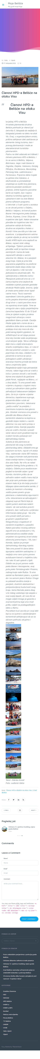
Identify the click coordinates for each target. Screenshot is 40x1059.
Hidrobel (6, 998)
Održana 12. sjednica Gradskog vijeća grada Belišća (18, 965)
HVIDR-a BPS (7, 1008)
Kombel (5, 1011)
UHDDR (5, 1024)
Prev (6, 810)
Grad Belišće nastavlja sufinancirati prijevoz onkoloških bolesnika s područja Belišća (19, 971)
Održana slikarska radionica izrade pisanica (18, 960)
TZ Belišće (7, 1021)
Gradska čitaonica (9, 991)
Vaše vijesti (7, 1031)
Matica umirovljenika (10, 1014)
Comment (7, 879)
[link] (13, 628)
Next (33, 810)
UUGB (5, 1028)
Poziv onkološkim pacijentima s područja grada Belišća (20, 955)
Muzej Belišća (8, 1018)
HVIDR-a (6, 1004)
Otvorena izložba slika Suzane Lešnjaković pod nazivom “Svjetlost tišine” (19, 977)
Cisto (6, 60)
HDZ (4, 994)
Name (6, 858)
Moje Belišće (15, 4)
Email (6, 869)
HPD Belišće (7, 1001)
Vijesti (13, 60)
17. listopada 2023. (10, 63)
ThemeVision (17, 1047)
